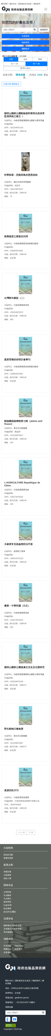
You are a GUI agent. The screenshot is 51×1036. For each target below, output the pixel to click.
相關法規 (7, 949)
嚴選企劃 (8, 865)
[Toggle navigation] (45, 9)
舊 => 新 (36, 64)
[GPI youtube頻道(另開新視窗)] (15, 1019)
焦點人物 (7, 878)
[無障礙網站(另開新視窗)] (10, 1025)
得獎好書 (7, 872)
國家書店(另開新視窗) (13, 925)
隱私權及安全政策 (25, 4)
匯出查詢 (26, 68)
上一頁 (22, 832)
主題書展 (7, 875)
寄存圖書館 (8, 932)
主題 (11, 59)
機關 (40, 59)
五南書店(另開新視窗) (13, 929)
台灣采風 (7, 892)
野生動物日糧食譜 (13, 728)
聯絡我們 (37, 4)
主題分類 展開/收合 (11, 84)
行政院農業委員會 (21, 305)
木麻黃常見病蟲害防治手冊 (18, 544)
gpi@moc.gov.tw (22, 998)
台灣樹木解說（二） (15, 298)
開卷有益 (8, 885)
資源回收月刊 (11, 790)
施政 (25, 59)
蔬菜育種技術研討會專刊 (17, 359)
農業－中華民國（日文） (17, 605)
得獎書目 (18, 949)
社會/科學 (8, 905)
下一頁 (30, 832)
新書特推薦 (8, 858)
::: (6, 963)
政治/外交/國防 (10, 912)
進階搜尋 (44, 30)
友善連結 (7, 952)
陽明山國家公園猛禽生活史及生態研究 (24, 667)
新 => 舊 (14, 64)
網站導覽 (4, 4)
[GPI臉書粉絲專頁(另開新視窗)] (8, 1019)
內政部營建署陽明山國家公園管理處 (29, 120)
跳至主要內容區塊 (6, 1)
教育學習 (7, 902)
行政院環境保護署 (21, 797)
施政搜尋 (25, 42)
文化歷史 (7, 899)
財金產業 (7, 908)
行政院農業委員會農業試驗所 (26, 244)
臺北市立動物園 (20, 428)
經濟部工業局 (19, 551)
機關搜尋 (25, 49)
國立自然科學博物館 (22, 182)
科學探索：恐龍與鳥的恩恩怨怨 (20, 175)
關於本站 (13, 4)
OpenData (19, 946)
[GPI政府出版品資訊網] (17, 9)
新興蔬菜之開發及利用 (16, 236)
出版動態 (8, 848)
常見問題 (7, 946)
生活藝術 (7, 895)
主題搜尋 (25, 36)
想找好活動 (8, 855)
